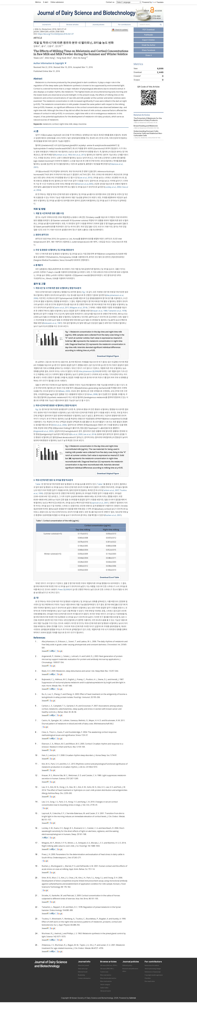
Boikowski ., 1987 (52, 323)
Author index (104, 988)
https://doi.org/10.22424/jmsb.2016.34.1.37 (56, 34)
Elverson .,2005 (84, 184)
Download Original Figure (108, 356)
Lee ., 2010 (85, 177)
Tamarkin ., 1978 (117, 310)
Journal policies (98, 25)
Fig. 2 (37, 409)
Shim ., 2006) (60, 425)
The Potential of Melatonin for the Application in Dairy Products (148, 119)
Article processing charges (153, 968)
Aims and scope (83, 968)
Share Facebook (148, 50)
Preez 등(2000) (64, 589)
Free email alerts (150, 981)
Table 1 (38, 484)
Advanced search (105, 991)
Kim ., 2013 (79, 154)
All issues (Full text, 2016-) (108, 965)
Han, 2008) (93, 394)
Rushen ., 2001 (113, 515)
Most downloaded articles (108, 978)
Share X (148, 55)
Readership (81, 975)
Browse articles (72, 25)
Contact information (84, 978)
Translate (160, 2)
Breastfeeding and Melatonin (146, 126)
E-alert (45, 2)
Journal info (46, 25)
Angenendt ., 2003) (44, 431)
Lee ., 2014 (89, 434)
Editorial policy (127, 965)
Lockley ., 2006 (113, 187)
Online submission (57, 2)
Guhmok (132, 998)
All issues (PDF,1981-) (107, 968)
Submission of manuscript (153, 972)
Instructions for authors (152, 965)
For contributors (124, 25)
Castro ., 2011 (61, 307)
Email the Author (148, 45)
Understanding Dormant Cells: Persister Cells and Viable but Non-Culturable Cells (148, 133)
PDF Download (148, 30)
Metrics (38, 2)
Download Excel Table (109, 577)
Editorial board (82, 972)
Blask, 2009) (65, 391)
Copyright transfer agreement (154, 975)
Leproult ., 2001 (99, 502)
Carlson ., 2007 (111, 490)
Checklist (148, 978)
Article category (105, 984)
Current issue (104, 972)
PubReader (148, 35)
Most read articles (105, 975)
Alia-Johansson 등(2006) (89, 371)
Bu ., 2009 (76, 434)
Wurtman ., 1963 (63, 154)
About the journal (83, 965)
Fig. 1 (84, 292)
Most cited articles (106, 981)
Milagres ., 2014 (78, 307)
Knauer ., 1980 (99, 310)
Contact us (110, 2)
